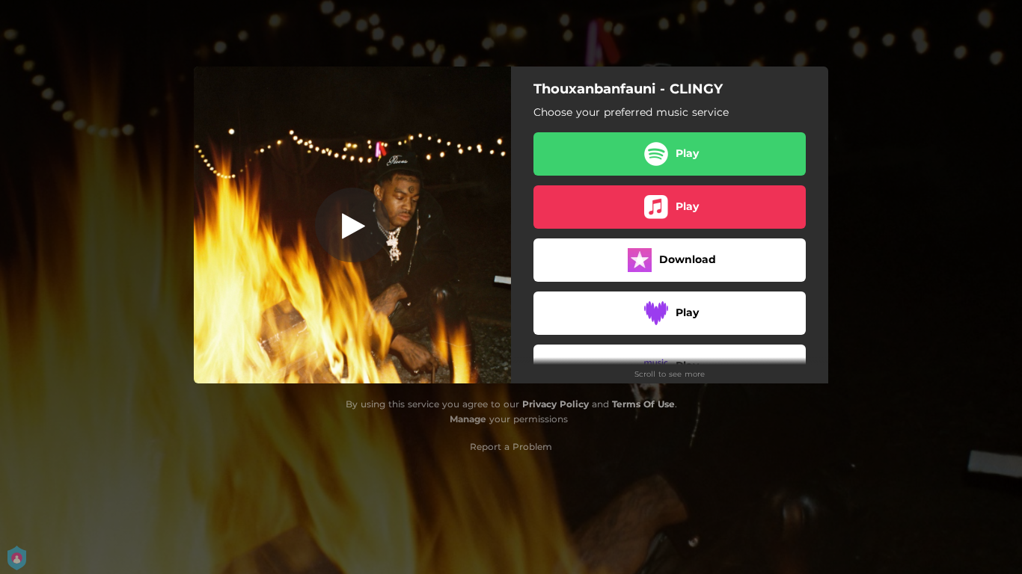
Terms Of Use (643, 404)
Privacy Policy (555, 404)
